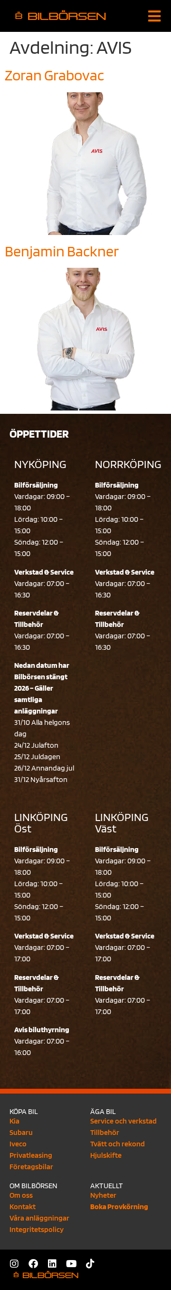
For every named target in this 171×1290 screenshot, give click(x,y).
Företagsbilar (31, 1166)
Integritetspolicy (37, 1229)
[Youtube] (71, 1264)
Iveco (18, 1143)
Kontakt (23, 1206)
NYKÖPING (40, 464)
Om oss (21, 1195)
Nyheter (103, 1195)
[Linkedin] (52, 1264)
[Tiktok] (90, 1264)
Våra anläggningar (39, 1217)
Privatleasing (31, 1155)
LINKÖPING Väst (121, 822)
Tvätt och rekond (117, 1143)
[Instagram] (14, 1264)
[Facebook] (33, 1264)
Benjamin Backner (62, 251)
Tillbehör (104, 1132)
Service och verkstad (123, 1120)
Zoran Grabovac (54, 75)
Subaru (21, 1132)
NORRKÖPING (128, 464)
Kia (14, 1120)
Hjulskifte (106, 1155)
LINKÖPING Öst (40, 822)
